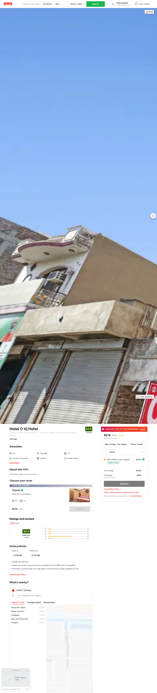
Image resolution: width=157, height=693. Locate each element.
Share (150, 12)
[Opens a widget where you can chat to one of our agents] (16, 680)
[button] (124, 490)
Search (95, 4)
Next (153, 216)
